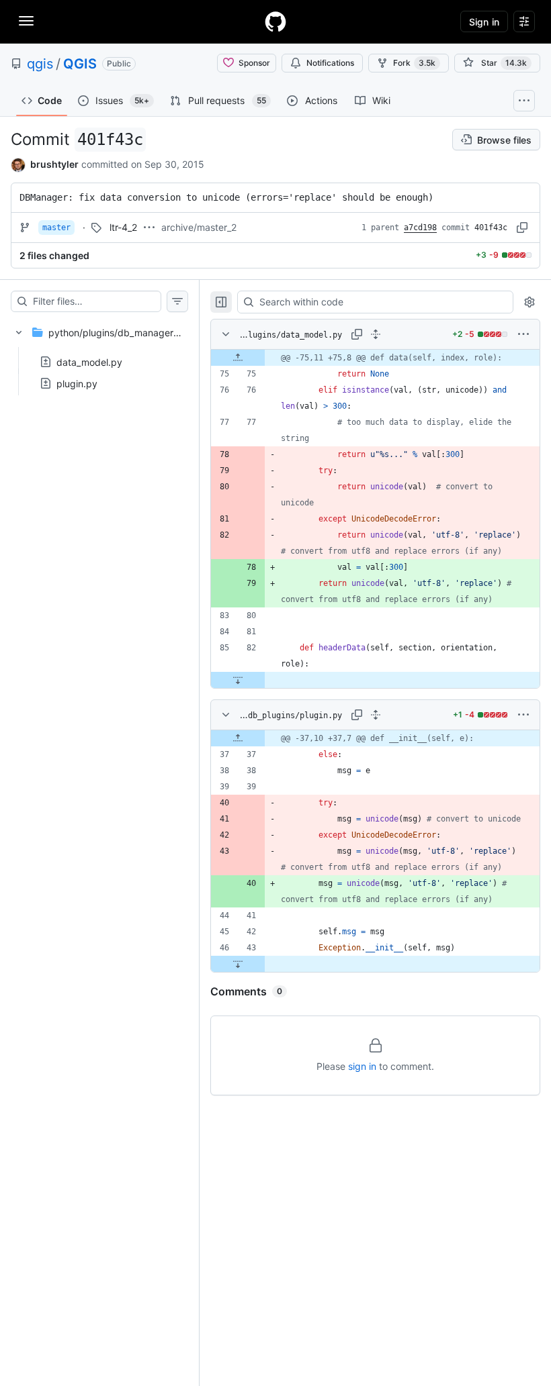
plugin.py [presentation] (76, 383)
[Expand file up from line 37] (238, 738)
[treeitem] (99, 353)
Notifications (330, 63)
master (56, 227)
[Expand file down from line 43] (238, 964)
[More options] (523, 334)
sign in (362, 1066)
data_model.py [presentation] (89, 361)
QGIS (80, 64)
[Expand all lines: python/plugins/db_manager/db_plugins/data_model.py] (375, 334)
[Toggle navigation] (26, 21)
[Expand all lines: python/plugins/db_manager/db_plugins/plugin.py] (375, 714)
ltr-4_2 (123, 227)
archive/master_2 (199, 227)
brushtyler (54, 164)
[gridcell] (375, 358)
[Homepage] (275, 21)
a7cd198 (420, 227)
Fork (414, 63)
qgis (40, 64)
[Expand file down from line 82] (238, 680)
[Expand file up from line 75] (238, 358)
